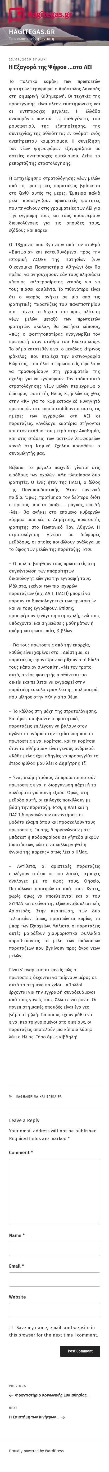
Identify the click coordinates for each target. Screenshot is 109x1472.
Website (17, 1297)
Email (16, 1266)
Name (17, 1235)
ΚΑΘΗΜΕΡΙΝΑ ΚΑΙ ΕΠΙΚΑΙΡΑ (39, 1096)
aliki (42, 59)
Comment (21, 1152)
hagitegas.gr (32, 32)
